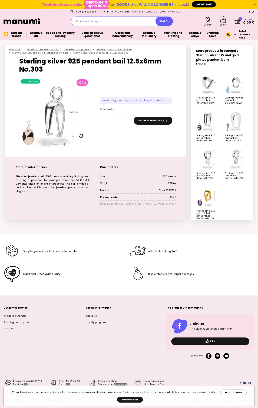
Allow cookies (130, 399)
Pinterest (218, 356)
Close (254, 4)
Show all (201, 64)
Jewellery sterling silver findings (114, 49)
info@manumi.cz (166, 203)
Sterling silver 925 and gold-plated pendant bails (40, 53)
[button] (81, 136)
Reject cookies (233, 392)
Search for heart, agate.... (90, 21)
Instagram (209, 356)
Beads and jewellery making (43, 49)
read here (213, 392)
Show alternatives (151, 120)
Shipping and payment (116, 11)
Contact (137, 11)
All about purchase (15, 316)
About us (151, 11)
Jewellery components (77, 49)
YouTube (226, 356)
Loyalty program (170, 11)
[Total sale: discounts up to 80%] (129, 4)
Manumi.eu (15, 49)
